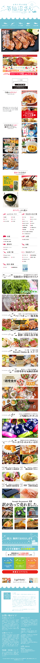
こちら (24, 659)
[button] (4, 40)
